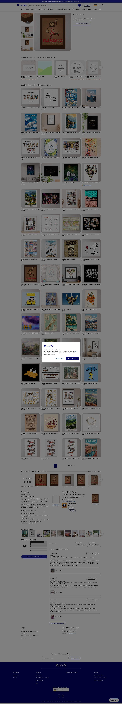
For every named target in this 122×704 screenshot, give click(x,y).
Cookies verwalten (59, 358)
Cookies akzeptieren (72, 358)
